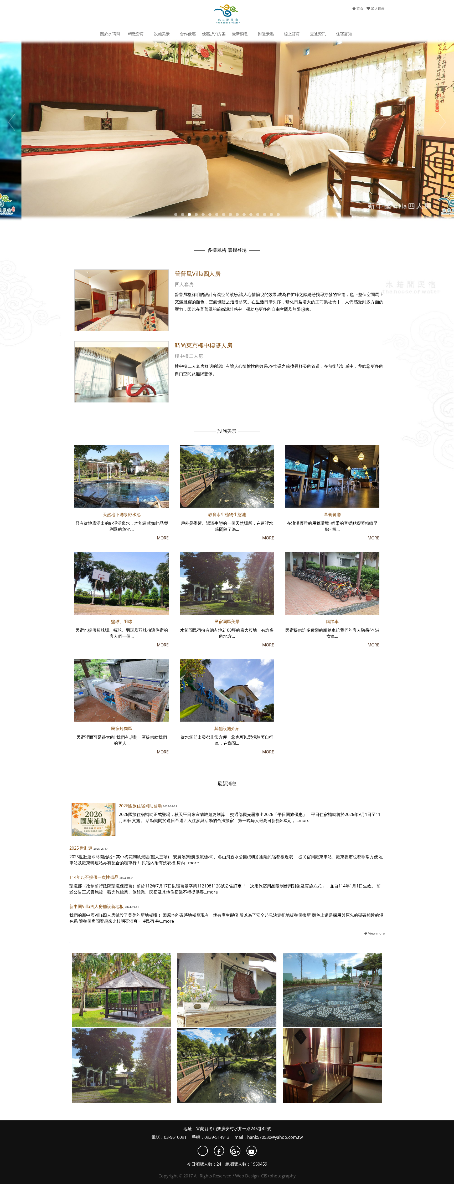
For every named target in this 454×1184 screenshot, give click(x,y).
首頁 (359, 8)
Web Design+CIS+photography (265, 1176)
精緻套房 (136, 33)
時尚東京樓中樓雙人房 (204, 345)
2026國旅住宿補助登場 (140, 806)
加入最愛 (377, 8)
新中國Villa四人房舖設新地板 (96, 906)
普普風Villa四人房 (198, 273)
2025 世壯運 (80, 848)
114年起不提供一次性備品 (93, 877)
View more (376, 933)
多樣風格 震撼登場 (227, 250)
